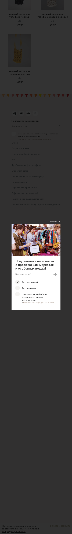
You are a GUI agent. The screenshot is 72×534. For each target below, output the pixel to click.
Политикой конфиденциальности (39, 302)
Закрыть (53, 221)
